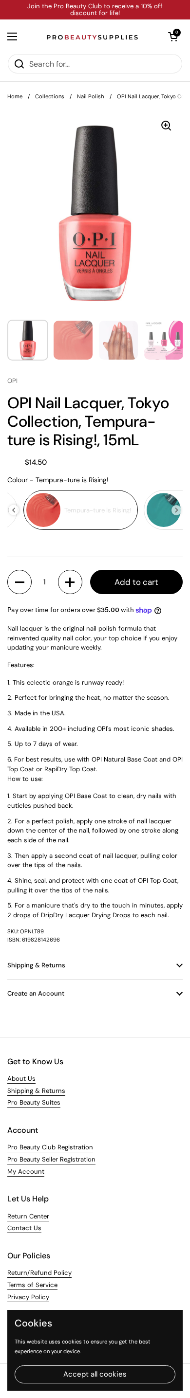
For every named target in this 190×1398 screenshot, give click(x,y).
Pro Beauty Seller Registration (51, 1159)
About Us (21, 1078)
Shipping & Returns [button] (36, 965)
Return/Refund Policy (39, 1273)
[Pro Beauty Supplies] (93, 36)
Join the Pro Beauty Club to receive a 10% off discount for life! (95, 10)
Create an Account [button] (35, 993)
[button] (173, 36)
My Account (25, 1171)
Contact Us (24, 1228)
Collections (49, 96)
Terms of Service (32, 1285)
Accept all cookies (95, 1374)
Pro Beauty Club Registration (50, 1147)
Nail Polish (90, 96)
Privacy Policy (28, 1297)
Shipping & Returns (36, 1091)
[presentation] (14, 510)
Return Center (28, 1216)
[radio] (80, 510)
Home (14, 96)
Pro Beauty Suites (33, 1102)
